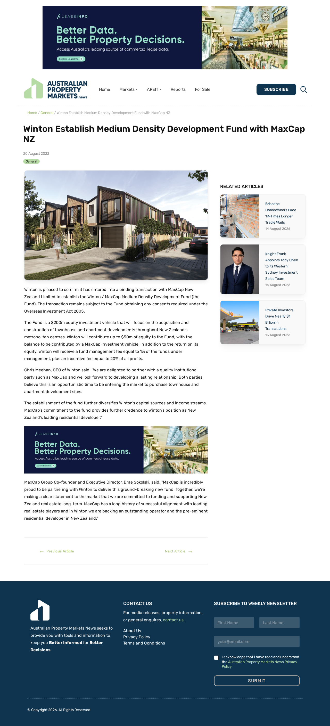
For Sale (202, 89)
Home (104, 89)
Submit (256, 680)
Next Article (176, 551)
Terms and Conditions (144, 643)
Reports (178, 89)
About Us (132, 630)
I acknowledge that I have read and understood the (260, 661)
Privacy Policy (136, 636)
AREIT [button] (152, 89)
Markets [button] (127, 89)
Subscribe (276, 89)
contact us (173, 619)
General (46, 113)
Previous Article (59, 551)
